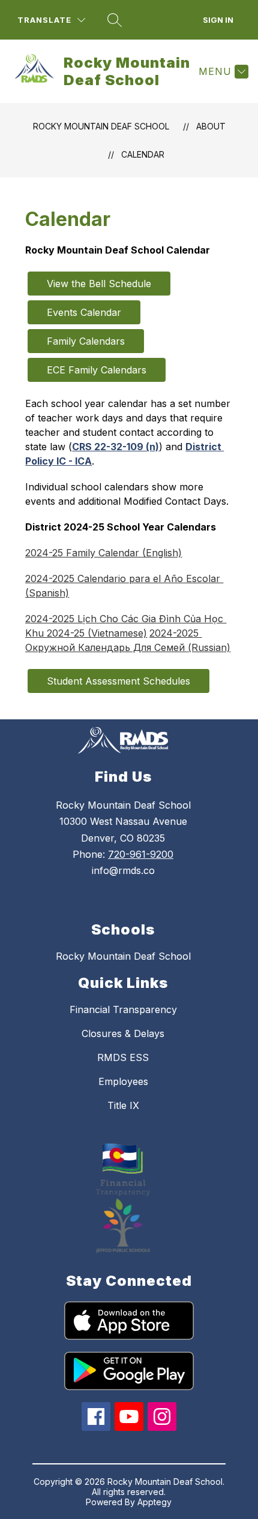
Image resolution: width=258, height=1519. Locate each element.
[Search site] (114, 20)
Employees (123, 1081)
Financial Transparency (123, 1009)
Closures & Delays (123, 1033)
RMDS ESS (123, 1057)
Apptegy (154, 1502)
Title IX (123, 1105)
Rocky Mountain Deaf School (101, 126)
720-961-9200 (140, 854)
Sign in (218, 20)
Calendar (142, 154)
